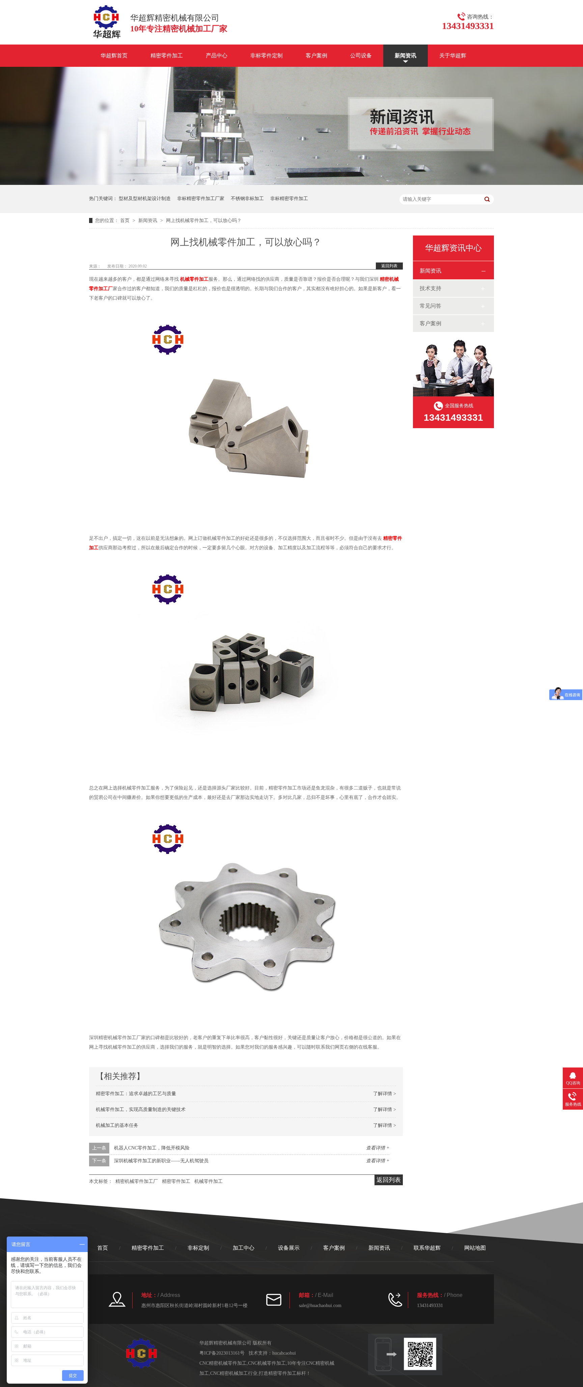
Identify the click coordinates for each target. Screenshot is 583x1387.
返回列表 (389, 265)
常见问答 (430, 306)
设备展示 (289, 1248)
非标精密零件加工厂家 (200, 198)
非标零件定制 (266, 55)
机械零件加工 (194, 279)
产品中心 (216, 55)
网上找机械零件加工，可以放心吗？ (204, 220)
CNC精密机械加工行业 (233, 1373)
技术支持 (430, 288)
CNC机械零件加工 (267, 1363)
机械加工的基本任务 (117, 1125)
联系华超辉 (427, 1248)
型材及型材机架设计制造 (145, 198)
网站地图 (475, 1248)
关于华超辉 (452, 55)
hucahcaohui (284, 1353)
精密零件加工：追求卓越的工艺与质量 (136, 1093)
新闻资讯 (405, 55)
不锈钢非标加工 (247, 198)
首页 (125, 220)
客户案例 (316, 55)
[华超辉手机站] (423, 1354)
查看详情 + (377, 1147)
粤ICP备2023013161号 (222, 1353)
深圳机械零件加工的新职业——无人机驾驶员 (161, 1160)
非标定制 (198, 1248)
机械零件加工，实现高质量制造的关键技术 (141, 1109)
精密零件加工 (166, 55)
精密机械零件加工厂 (136, 1181)
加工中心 (243, 1248)
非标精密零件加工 (289, 198)
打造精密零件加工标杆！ (285, 1373)
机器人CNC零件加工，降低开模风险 (152, 1147)
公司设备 (361, 55)
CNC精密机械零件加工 (223, 1363)
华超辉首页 (114, 55)
